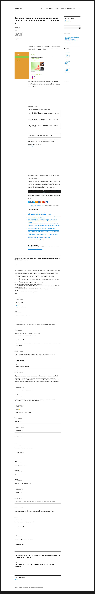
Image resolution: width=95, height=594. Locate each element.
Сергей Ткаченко (31, 246)
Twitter (44, 192)
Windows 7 (67, 58)
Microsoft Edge (68, 68)
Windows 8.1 (42, 205)
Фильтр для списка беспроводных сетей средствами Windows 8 (39, 214)
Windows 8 (16, 32)
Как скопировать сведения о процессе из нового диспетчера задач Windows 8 (42, 219)
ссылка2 (17, 305)
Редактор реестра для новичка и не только (71, 42)
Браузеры (66, 63)
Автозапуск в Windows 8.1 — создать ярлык (36, 239)
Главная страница (33, 205)
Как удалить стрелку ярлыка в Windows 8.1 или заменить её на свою (40, 240)
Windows (38, 205)
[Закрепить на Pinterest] (44, 202)
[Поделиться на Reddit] (41, 202)
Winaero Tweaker (49, 8)
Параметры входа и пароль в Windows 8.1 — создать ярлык (39, 237)
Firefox (67, 64)
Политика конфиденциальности (23, 587)
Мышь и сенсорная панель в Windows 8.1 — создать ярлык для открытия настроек (43, 229)
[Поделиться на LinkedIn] (47, 202)
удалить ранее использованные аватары (18, 38)
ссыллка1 (18, 303)
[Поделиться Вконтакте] (31, 202)
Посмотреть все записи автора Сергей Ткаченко (35, 248)
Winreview (18, 8)
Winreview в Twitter (68, 21)
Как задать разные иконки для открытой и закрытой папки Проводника (41, 228)
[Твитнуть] (34, 202)
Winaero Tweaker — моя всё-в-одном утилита (72, 36)
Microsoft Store (68, 55)
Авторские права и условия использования (36, 587)
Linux (66, 50)
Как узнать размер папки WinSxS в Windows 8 (36, 213)
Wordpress (66, 62)
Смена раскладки (71, 8)
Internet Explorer (68, 66)
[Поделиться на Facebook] (39, 202)
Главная (43, 8)
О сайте (77, 8)
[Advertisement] (44, 36)
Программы (67, 70)
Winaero (16, 579)
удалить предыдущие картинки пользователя (18, 35)
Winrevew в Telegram (68, 20)
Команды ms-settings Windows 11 (70, 39)
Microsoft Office (67, 52)
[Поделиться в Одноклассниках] (36, 202)
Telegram (57, 190)
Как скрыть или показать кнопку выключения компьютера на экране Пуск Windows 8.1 (44, 216)
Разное (66, 71)
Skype (66, 53)
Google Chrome (68, 65)
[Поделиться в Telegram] (29, 202)
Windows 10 (63, 8)
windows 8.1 (20, 32)
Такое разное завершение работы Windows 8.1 (36, 217)
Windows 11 (57, 8)
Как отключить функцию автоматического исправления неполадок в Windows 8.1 (43, 223)
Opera (67, 69)
